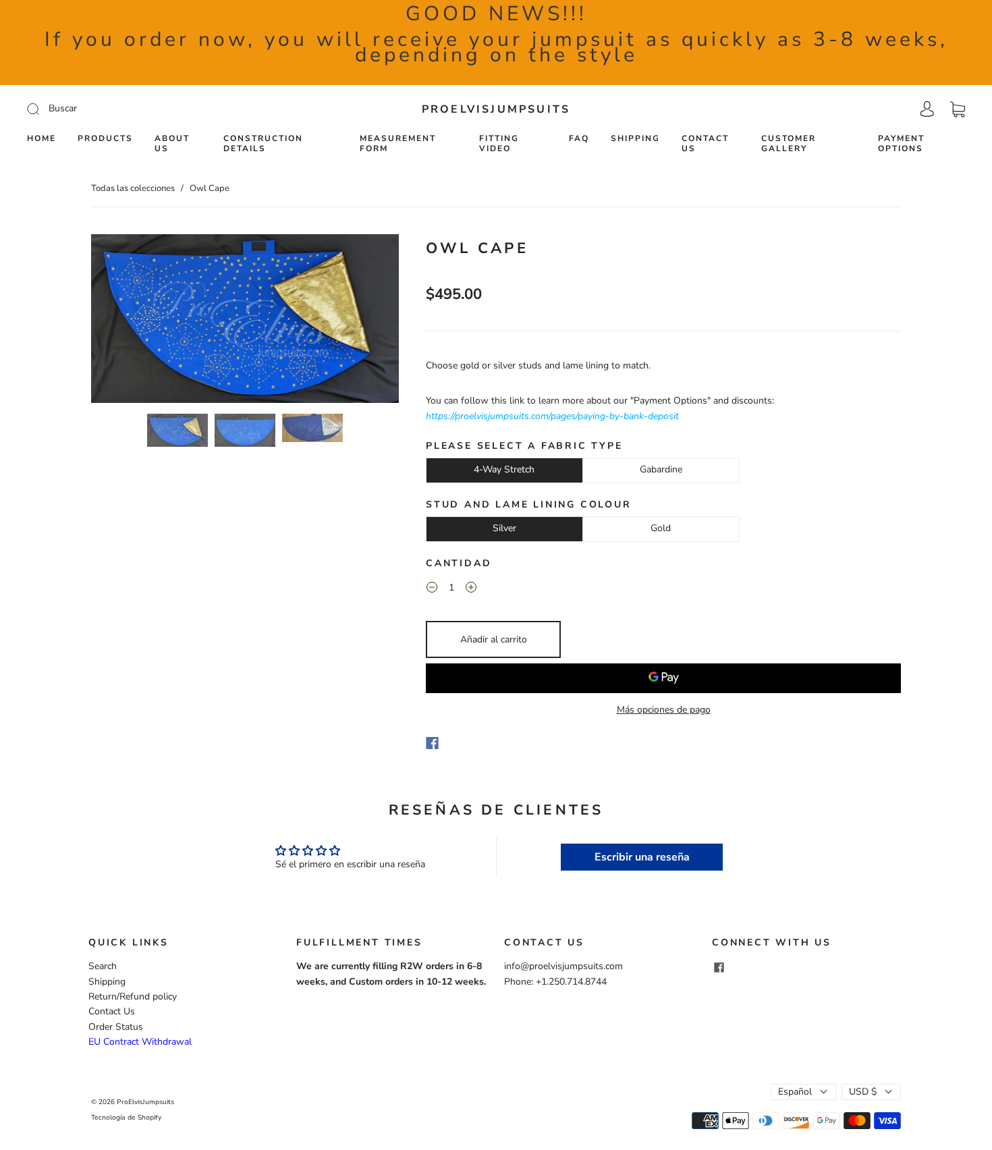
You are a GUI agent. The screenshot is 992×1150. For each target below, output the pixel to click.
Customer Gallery (788, 144)
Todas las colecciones (133, 188)
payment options (901, 144)
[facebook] (719, 967)
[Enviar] (124, 108)
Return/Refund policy (132, 996)
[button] (122, 321)
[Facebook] (432, 743)
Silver (504, 528)
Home (41, 139)
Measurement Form (398, 144)
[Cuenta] (927, 109)
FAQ (579, 139)
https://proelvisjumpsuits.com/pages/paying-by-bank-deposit (552, 416)
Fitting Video (499, 144)
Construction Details (263, 144)
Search (102, 966)
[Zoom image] (245, 321)
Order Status (115, 1026)
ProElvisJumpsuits (496, 109)
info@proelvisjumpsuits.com (563, 966)
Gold (661, 528)
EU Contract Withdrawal (140, 1041)
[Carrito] (957, 109)
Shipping (635, 139)
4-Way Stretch (504, 469)
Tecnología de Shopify (126, 1117)
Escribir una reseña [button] (642, 857)
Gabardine (661, 469)
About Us (172, 144)
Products (105, 139)
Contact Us (705, 144)
